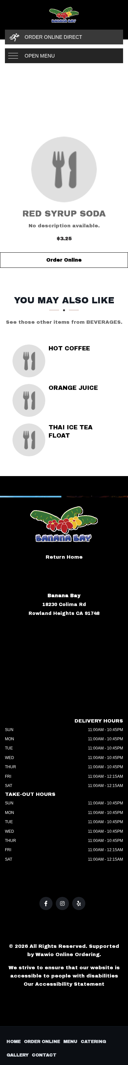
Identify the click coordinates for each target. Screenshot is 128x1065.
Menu (70, 1041)
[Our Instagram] (62, 903)
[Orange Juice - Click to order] (30, 400)
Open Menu (40, 56)
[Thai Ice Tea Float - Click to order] (30, 439)
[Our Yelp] (78, 903)
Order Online (64, 260)
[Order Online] (64, 169)
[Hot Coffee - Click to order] (30, 360)
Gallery (18, 1055)
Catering (93, 1041)
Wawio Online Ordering (67, 954)
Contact (44, 1055)
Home (14, 1041)
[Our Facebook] (46, 903)
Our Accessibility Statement (64, 984)
